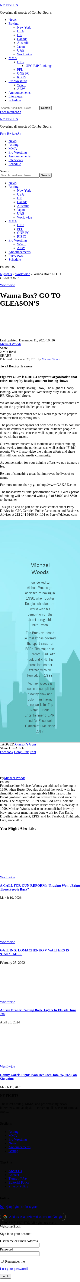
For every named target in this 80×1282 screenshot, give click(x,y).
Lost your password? (14, 1268)
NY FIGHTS (9, 5)
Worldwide (22, 274)
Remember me (14, 1261)
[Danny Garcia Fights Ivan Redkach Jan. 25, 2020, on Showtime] (35, 1063)
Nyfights (6, 274)
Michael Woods (10, 344)
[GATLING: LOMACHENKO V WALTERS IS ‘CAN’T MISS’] (35, 938)
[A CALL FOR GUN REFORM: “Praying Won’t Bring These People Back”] (35, 873)
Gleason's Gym (25, 744)
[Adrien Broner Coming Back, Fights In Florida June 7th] (35, 998)
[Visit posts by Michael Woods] (13, 336)
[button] (10, 112)
